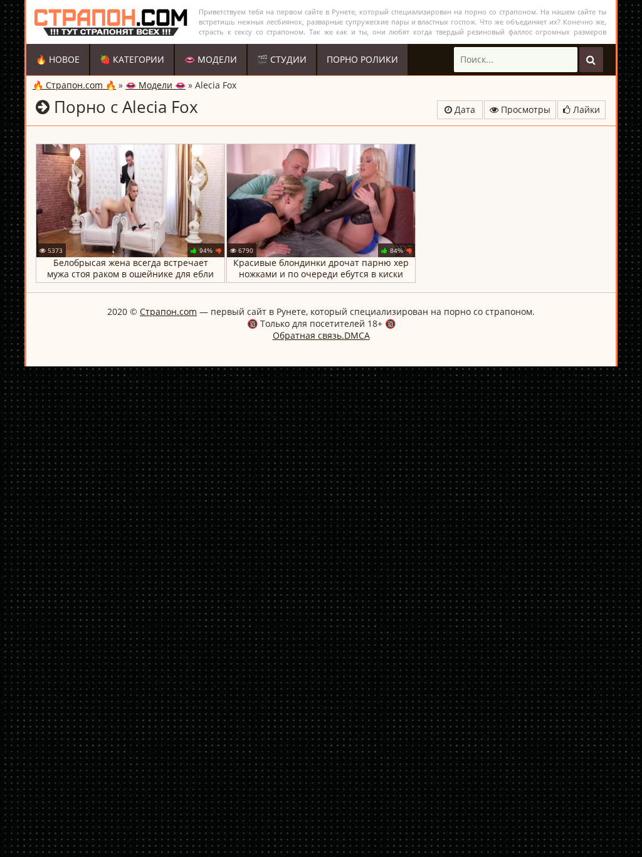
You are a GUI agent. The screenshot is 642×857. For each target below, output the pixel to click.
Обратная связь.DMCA (321, 335)
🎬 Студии (282, 59)
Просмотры (524, 109)
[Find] (591, 59)
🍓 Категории (132, 59)
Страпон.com (168, 311)
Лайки (585, 109)
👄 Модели (210, 59)
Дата (463, 109)
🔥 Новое (58, 59)
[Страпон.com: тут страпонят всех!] (111, 22)
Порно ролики (362, 59)
